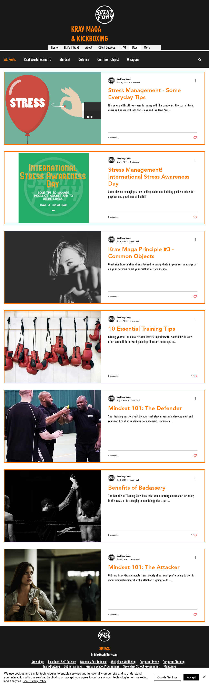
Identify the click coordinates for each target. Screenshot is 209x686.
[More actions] (196, 80)
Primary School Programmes (102, 666)
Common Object (108, 59)
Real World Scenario (37, 59)
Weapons (133, 59)
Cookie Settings (167, 677)
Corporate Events (149, 662)
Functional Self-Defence (62, 662)
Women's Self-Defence (93, 662)
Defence (83, 59)
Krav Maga (37, 662)
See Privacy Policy (34, 681)
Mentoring (170, 666)
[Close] (204, 677)
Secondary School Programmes (141, 666)
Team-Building (51, 666)
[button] (71, 47)
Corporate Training (174, 662)
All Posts (10, 59)
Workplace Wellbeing (123, 662)
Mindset (64, 59)
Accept (191, 677)
